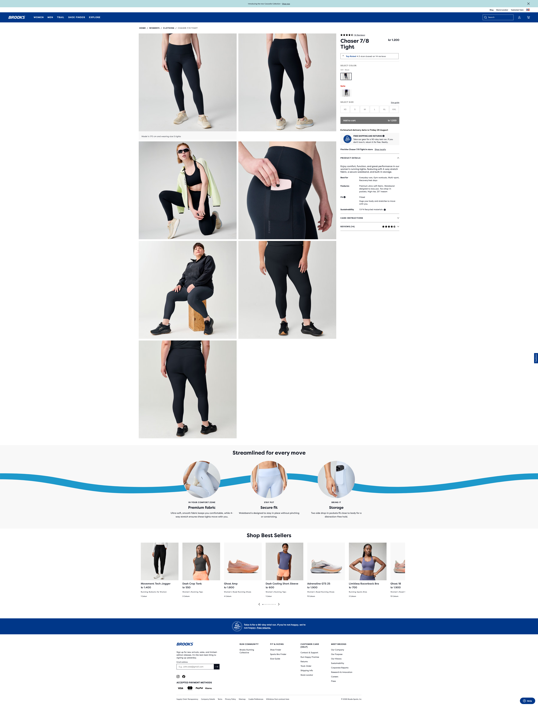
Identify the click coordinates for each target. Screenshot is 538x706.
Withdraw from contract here (277, 699)
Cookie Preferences (255, 699)
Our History (336, 659)
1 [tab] (262, 604)
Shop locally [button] (380, 149)
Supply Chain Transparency (187, 699)
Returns (304, 661)
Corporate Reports (339, 668)
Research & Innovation (341, 672)
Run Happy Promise (310, 657)
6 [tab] (269, 604)
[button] (188, 86)
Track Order (306, 666)
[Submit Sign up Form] (217, 666)
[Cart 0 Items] (528, 17)
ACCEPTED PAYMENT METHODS (194, 682)
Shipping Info (307, 670)
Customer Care (517, 10)
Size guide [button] (395, 102)
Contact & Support (309, 652)
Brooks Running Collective (247, 651)
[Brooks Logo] (200, 645)
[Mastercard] (190, 688)
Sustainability (337, 663)
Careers (334, 676)
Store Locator (502, 10)
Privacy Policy (230, 699)
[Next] (279, 604)
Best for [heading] (344, 177)
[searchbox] (499, 17)
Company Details (208, 699)
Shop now (286, 4)
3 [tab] (265, 604)
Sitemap (242, 699)
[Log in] (519, 17)
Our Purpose (336, 654)
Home (142, 28)
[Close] (528, 4)
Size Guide (275, 659)
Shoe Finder (275, 650)
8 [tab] (272, 604)
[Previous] (259, 604)
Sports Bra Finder (278, 654)
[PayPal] (199, 688)
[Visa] (181, 688)
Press (333, 681)
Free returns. (264, 627)
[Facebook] (183, 676)
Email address (182, 662)
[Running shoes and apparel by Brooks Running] (16, 17)
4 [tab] (266, 604)
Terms (220, 699)
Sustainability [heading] (347, 209)
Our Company (337, 650)
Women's (154, 28)
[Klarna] (209, 688)
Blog (491, 10)
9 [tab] (273, 604)
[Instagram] (178, 676)
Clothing (168, 28)
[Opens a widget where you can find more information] (527, 701)
